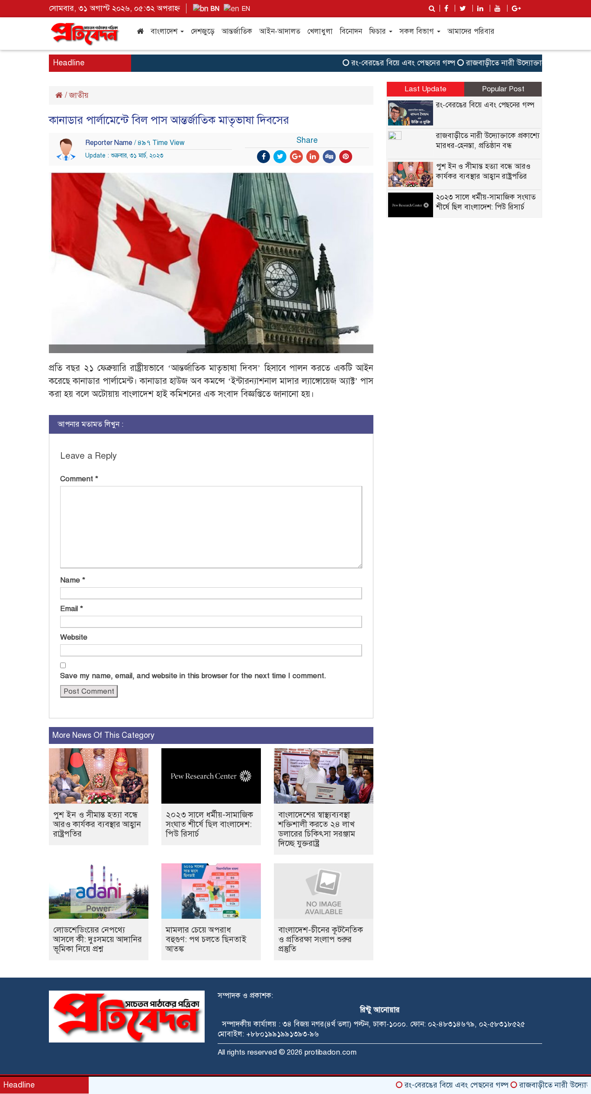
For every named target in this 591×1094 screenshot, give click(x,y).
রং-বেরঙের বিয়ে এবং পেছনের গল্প (384, 63)
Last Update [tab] (425, 88)
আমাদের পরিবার (471, 31)
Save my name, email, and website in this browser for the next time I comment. (193, 675)
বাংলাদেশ (165, 31)
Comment (79, 478)
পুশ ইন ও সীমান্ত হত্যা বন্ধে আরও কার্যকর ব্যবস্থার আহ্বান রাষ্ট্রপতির (97, 824)
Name (72, 580)
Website (73, 637)
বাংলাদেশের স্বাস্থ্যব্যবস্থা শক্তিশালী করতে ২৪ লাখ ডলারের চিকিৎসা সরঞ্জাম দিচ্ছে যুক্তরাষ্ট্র (316, 829)
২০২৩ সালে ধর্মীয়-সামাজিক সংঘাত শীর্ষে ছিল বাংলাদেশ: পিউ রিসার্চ (209, 824)
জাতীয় (79, 95)
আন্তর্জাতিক (237, 31)
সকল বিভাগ (417, 31)
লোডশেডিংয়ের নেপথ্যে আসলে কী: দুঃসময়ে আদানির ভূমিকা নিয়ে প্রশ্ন (97, 939)
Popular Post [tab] (503, 88)
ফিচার (378, 31)
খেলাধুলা (320, 31)
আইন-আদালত (279, 31)
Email (71, 608)
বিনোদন (351, 31)
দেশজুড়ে (203, 31)
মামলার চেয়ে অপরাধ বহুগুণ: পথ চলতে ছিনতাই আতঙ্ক (206, 939)
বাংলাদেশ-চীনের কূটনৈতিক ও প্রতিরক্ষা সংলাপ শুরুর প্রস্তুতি (320, 939)
